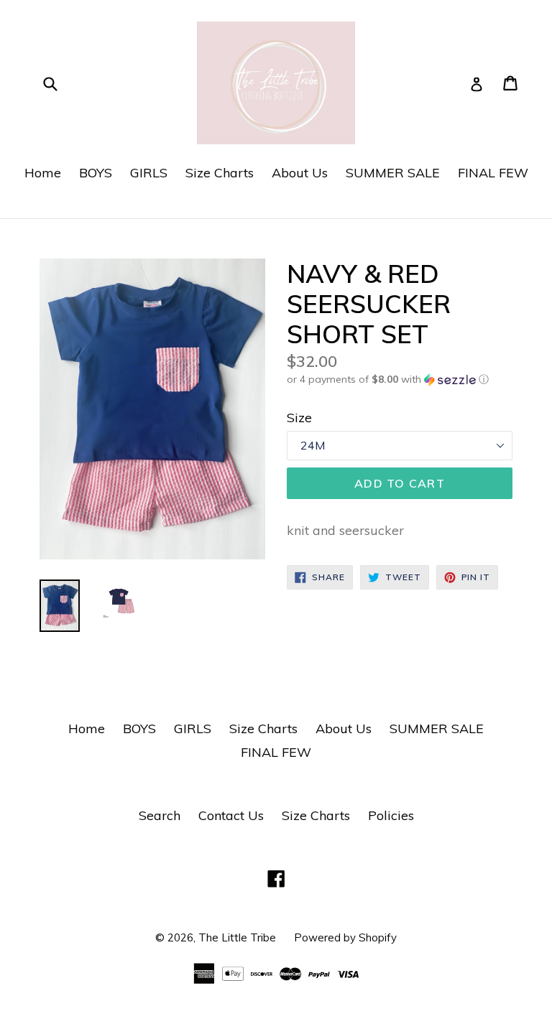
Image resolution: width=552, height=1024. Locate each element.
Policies (391, 815)
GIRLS (148, 172)
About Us (300, 172)
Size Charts (219, 172)
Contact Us (231, 815)
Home (42, 172)
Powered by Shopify (345, 937)
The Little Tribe (237, 937)
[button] (399, 379)
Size (299, 417)
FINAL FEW (493, 172)
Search (159, 815)
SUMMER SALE (393, 172)
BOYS (95, 172)
